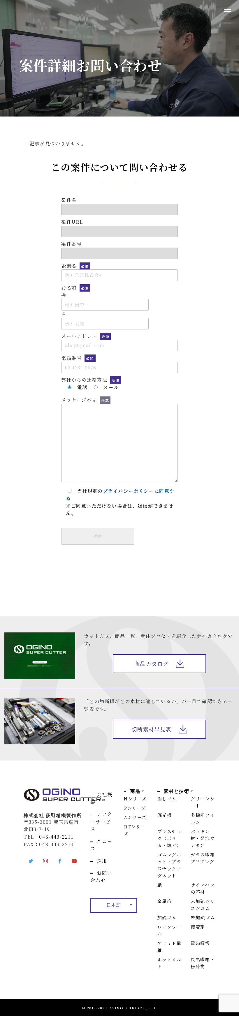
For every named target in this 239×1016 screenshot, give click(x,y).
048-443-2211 (56, 836)
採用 (102, 860)
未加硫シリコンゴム (203, 904)
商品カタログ (151, 664)
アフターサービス (101, 821)
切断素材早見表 (152, 729)
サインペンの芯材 (203, 888)
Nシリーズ (135, 798)
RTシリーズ (134, 830)
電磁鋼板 (200, 943)
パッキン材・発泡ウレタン (203, 838)
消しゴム (167, 798)
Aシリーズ (135, 817)
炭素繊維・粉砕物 (203, 962)
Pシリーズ (135, 808)
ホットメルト (169, 962)
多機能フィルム (203, 818)
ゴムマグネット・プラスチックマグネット (169, 865)
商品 (135, 791)
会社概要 (101, 798)
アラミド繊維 (169, 946)
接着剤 (198, 927)
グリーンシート (203, 802)
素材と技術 (176, 791)
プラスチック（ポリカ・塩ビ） (169, 838)
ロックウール (169, 930)
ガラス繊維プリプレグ (203, 858)
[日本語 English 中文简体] (113, 905)
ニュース (101, 845)
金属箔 (164, 901)
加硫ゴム (167, 917)
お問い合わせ (101, 876)
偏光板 (164, 815)
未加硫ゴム (203, 917)
